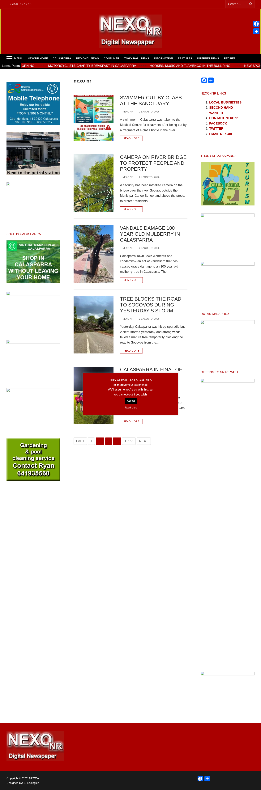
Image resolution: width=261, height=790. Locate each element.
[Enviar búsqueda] (251, 4)
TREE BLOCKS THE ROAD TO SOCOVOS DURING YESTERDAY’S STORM (150, 304)
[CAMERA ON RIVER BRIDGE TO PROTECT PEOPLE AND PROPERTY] (93, 183)
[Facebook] (256, 23)
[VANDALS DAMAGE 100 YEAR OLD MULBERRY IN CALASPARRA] (93, 254)
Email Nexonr (21, 4)
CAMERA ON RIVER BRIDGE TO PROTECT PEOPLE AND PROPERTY (153, 163)
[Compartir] (256, 31)
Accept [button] (131, 400)
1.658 (129, 441)
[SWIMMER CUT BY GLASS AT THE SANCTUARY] (93, 118)
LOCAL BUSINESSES (225, 102)
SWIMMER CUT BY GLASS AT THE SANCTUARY (151, 100)
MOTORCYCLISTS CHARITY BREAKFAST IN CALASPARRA (65, 66)
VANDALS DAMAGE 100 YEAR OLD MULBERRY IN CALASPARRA (150, 234)
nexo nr (128, 111)
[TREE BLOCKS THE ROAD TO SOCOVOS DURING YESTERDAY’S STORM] (93, 325)
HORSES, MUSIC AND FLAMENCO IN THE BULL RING (163, 66)
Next (143, 441)
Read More (131, 138)
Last (80, 441)
